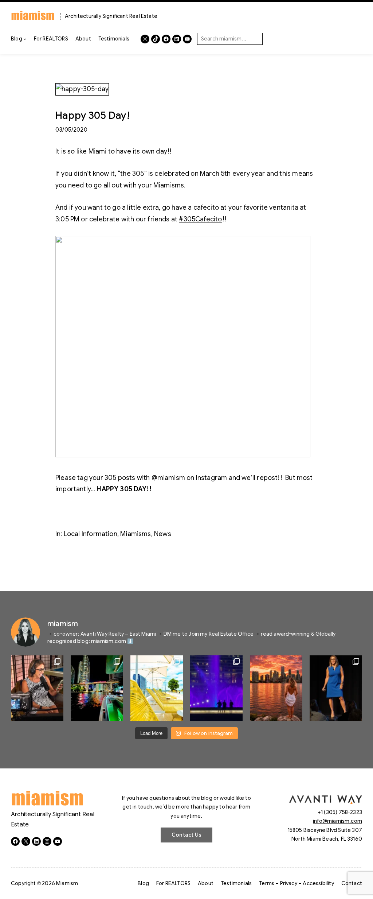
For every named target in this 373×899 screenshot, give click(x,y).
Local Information (90, 534)
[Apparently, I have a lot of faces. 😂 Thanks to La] (37, 688)
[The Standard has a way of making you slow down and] (156, 688)
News (162, 534)
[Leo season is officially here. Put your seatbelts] (276, 688)
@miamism (168, 478)
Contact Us (186, 835)
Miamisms (135, 534)
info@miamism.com (337, 821)
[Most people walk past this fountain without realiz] (216, 688)
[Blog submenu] (24, 38)
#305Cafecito (200, 219)
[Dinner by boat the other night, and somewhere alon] (97, 688)
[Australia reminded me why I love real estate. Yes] (336, 688)
